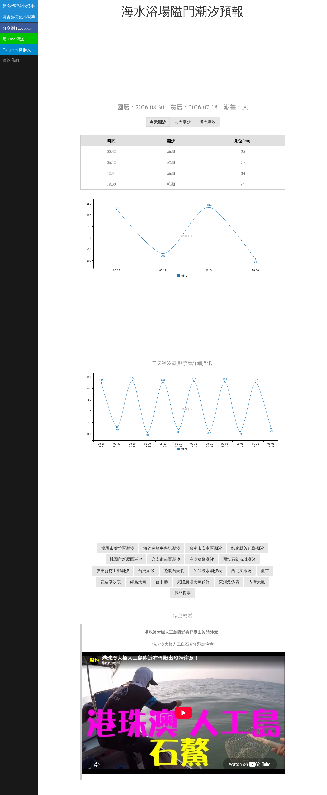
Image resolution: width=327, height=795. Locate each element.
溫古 (265, 570)
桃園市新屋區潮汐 (126, 559)
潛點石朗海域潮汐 (239, 559)
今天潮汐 (158, 122)
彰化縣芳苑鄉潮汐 (247, 548)
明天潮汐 (182, 121)
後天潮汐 (207, 121)
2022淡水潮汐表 (207, 570)
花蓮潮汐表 (110, 581)
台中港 (162, 581)
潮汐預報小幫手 (19, 6)
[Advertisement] (183, 62)
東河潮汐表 (229, 581)
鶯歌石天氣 (174, 570)
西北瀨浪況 (241, 570)
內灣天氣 (257, 581)
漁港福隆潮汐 (201, 559)
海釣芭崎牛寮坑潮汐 (161, 548)
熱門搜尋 (182, 593)
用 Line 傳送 (13, 38)
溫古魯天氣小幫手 (19, 17)
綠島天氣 (138, 581)
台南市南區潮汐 (165, 559)
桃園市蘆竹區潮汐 (117, 548)
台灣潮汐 (146, 570)
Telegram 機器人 (17, 49)
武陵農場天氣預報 (193, 581)
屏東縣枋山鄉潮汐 (112, 570)
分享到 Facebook (17, 28)
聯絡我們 (11, 60)
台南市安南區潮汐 (205, 548)
